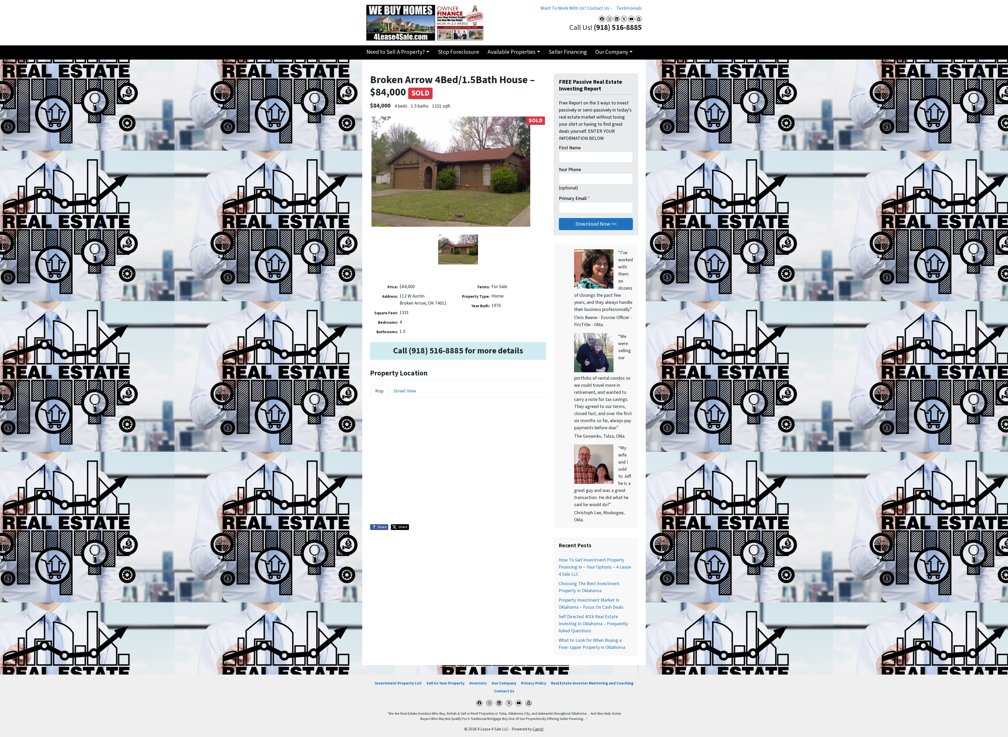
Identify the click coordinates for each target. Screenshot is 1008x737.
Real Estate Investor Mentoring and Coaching (592, 683)
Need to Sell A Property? (395, 52)
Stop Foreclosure (458, 52)
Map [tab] (379, 391)
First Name (570, 148)
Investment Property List (398, 683)
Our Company (611, 52)
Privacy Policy (533, 683)
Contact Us (504, 691)
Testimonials (629, 8)
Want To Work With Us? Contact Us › (576, 8)
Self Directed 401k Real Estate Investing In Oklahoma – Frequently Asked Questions (593, 623)
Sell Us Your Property (445, 683)
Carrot (538, 729)
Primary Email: (574, 198)
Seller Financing (568, 52)
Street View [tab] (404, 391)
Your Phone (570, 169)
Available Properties (511, 52)
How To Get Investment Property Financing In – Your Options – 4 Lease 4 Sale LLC (595, 567)
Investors (478, 683)
